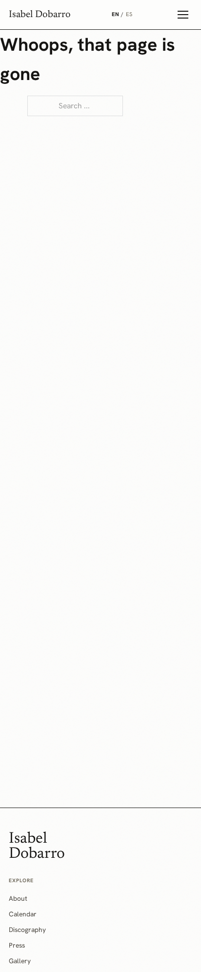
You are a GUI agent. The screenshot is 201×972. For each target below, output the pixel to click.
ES (129, 14)
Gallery (20, 960)
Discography (27, 929)
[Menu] (183, 14)
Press (17, 945)
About (18, 898)
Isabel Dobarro (40, 15)
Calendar (23, 914)
